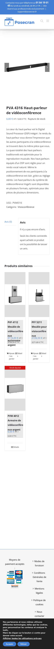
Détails (19, 354)
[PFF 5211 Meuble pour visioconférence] (39, 294)
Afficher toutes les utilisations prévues (22, 638)
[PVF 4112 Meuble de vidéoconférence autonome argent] (15, 294)
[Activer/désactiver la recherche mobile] (41, 20)
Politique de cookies (39, 602)
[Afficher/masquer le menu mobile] (48, 20)
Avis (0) (8, 221)
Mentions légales (39, 590)
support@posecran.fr (27, 11)
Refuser (23, 644)
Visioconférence (26, 206)
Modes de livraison (39, 563)
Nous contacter (39, 613)
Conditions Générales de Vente (39, 577)
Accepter (9, 644)
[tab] (10, 221)
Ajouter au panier (11, 356)
